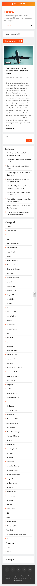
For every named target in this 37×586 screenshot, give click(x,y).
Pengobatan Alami (12, 479)
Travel (8, 63)
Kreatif (8, 389)
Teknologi (9, 530)
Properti (9, 504)
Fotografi (9, 282)
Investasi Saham (11, 329)
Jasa (7, 333)
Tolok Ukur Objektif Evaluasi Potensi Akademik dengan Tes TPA (18, 187)
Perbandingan (11, 496)
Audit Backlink (11, 230)
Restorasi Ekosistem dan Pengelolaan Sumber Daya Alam (19, 200)
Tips (7, 539)
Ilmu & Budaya (11, 316)
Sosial (8, 517)
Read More (9, 128)
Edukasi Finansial (11, 260)
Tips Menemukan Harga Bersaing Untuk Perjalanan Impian (17, 71)
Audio (8, 226)
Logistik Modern (11, 410)
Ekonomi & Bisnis (12, 265)
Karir (7, 342)
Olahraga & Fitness (12, 436)
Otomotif (9, 440)
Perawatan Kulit (11, 491)
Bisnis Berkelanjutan (12, 243)
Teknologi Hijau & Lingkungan (16, 534)
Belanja (8, 235)
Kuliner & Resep (11, 393)
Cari (6, 136)
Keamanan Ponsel (12, 355)
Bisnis (8, 239)
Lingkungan (10, 406)
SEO (7, 513)
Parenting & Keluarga (13, 449)
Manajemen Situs (12, 423)
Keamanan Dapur (12, 350)
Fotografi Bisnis (11, 290)
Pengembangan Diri (13, 474)
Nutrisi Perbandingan (13, 432)
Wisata (8, 551)
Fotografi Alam (11, 286)
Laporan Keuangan (12, 397)
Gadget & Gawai (11, 295)
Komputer (9, 385)
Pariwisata (9, 453)
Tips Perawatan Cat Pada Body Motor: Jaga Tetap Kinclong (19, 154)
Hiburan (9, 303)
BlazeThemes (18, 580)
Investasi (9, 320)
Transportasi (10, 543)
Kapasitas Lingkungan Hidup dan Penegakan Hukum (18, 180)
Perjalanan (9, 500)
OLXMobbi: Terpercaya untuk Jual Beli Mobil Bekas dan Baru (19, 160)
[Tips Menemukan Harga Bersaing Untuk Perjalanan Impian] (18, 55)
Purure (9, 12)
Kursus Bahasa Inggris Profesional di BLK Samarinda (18, 207)
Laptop (8, 402)
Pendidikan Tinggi (12, 470)
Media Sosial (10, 427)
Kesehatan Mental (12, 372)
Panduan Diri (10, 444)
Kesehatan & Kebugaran (14, 367)
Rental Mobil (10, 509)
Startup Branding (11, 521)
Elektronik (9, 273)
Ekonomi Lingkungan (13, 269)
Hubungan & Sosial (12, 312)
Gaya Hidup (10, 299)
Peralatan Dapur (11, 483)
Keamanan (9, 346)
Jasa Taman (9, 337)
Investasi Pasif (10, 325)
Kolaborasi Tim (11, 380)
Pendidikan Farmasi (12, 466)
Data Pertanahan (11, 248)
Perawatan (9, 487)
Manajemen (10, 414)
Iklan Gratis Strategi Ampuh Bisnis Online (18, 167)
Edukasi (9, 256)
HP (7, 307)
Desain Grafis (10, 252)
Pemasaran (9, 457)
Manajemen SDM (12, 419)
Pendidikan (10, 462)
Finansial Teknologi (12, 277)
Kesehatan (9, 363)
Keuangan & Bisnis (12, 376)
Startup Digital (11, 526)
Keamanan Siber (11, 359)
